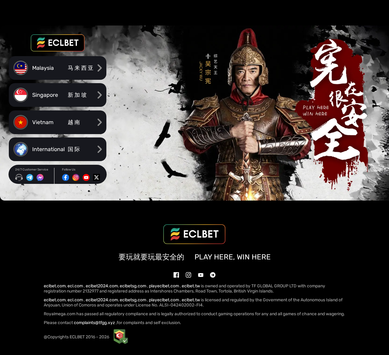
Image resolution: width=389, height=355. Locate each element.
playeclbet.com (164, 286)
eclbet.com (55, 286)
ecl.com (75, 286)
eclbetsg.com (133, 286)
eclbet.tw (191, 286)
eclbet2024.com (102, 286)
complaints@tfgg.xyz (94, 322)
